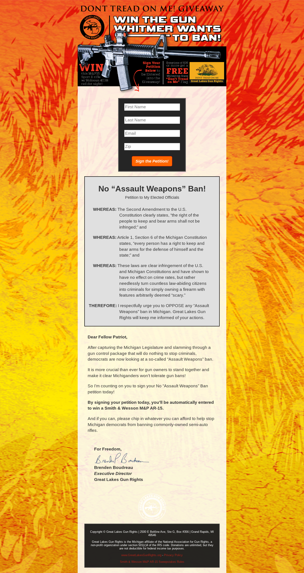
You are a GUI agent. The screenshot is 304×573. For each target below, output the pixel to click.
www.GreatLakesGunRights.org (141, 555)
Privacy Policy (173, 555)
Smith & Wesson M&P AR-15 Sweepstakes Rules (152, 561)
